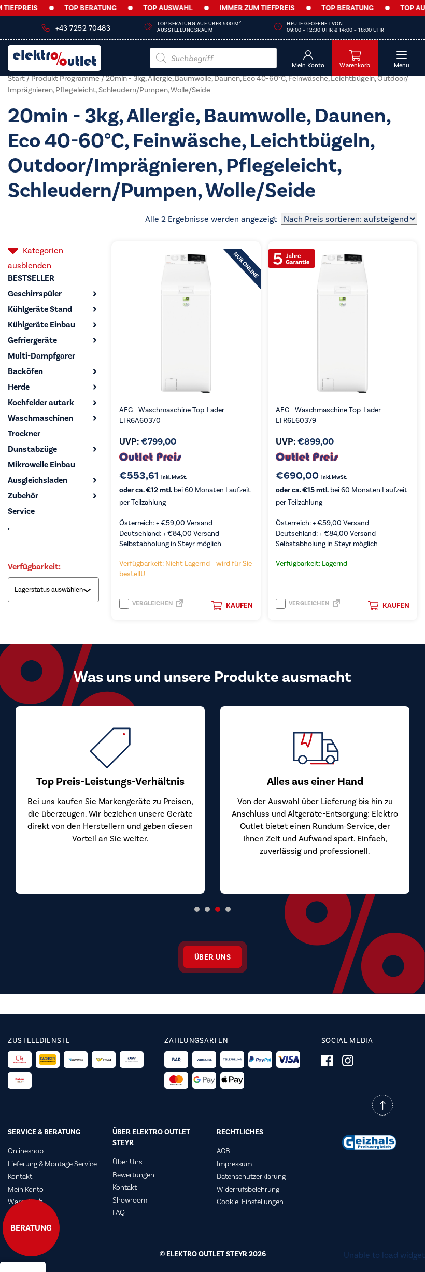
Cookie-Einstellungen (250, 1201)
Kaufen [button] (239, 605)
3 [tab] (217, 909)
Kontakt (20, 1176)
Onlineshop (26, 1151)
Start (16, 78)
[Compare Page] (180, 606)
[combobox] (54, 589)
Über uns (212, 957)
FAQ (118, 1212)
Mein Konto (26, 1189)
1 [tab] (197, 909)
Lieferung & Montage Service (52, 1164)
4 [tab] (228, 909)
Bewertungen (133, 1174)
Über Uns (127, 1161)
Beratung (31, 1228)
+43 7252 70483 (82, 28)
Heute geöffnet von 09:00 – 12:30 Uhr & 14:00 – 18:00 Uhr (336, 27)
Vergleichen (152, 603)
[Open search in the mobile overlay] (213, 58)
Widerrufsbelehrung (248, 1189)
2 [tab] (207, 909)
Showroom (129, 1200)
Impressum (234, 1164)
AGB (223, 1151)
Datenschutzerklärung (251, 1176)
